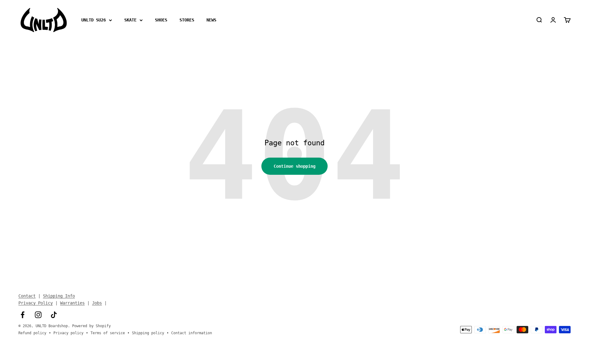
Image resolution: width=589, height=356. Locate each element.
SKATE (130, 19)
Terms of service (107, 333)
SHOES (161, 19)
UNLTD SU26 (93, 19)
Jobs (97, 302)
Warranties (72, 302)
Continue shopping (294, 166)
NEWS (211, 19)
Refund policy (32, 333)
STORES (186, 19)
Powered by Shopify (91, 326)
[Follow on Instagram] (38, 315)
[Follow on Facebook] (22, 315)
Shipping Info (59, 295)
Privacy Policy (35, 302)
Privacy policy (68, 333)
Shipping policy (148, 333)
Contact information (191, 333)
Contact (27, 295)
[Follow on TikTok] (54, 315)
